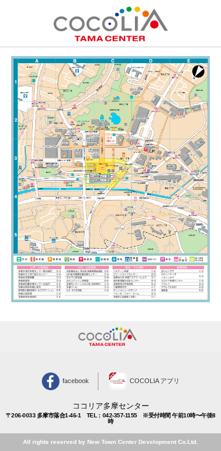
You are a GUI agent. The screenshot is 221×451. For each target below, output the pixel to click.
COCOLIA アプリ (155, 380)
